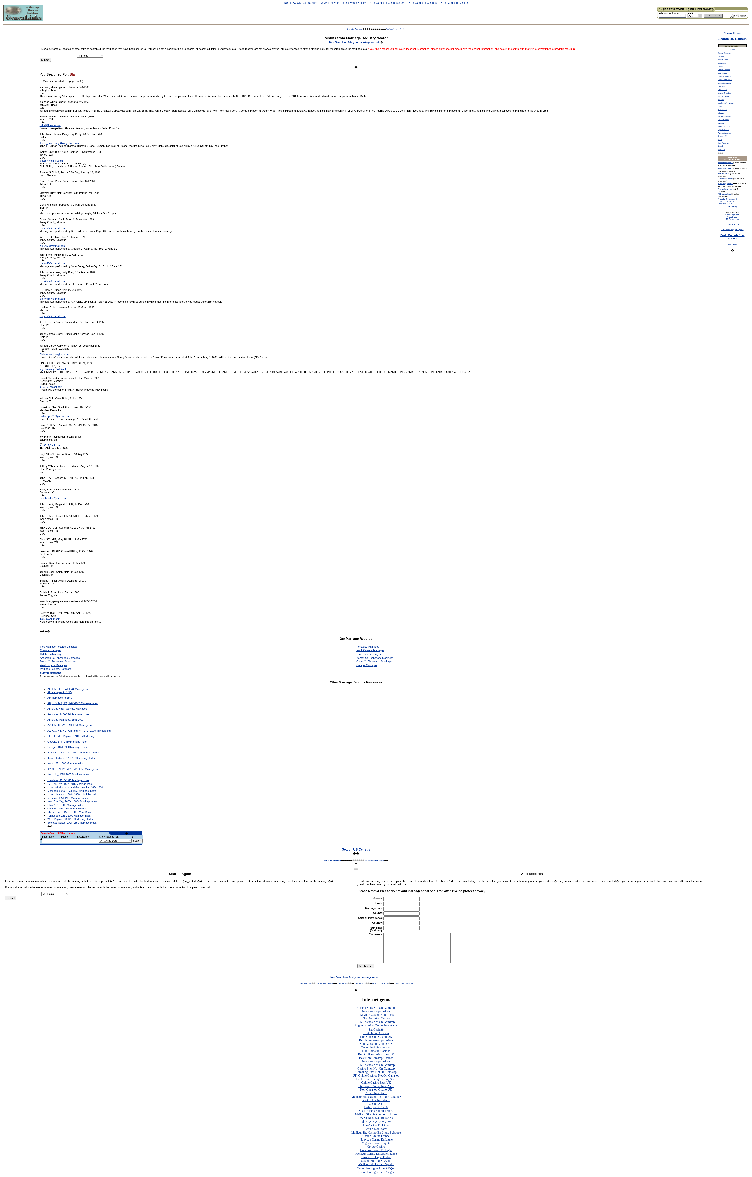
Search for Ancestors (354, 29)
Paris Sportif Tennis (376, 1107)
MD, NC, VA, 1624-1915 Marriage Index (70, 783)
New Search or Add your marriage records (355, 977)
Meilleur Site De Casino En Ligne (376, 1114)
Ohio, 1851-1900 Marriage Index (65, 805)
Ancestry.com (732, 217)
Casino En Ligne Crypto (376, 1160)
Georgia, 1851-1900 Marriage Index (67, 747)
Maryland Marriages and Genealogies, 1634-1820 (75, 787)
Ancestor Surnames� (727, 199)
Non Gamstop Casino (376, 1018)
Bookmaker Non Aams (376, 1100)
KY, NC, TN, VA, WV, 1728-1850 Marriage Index (74, 769)
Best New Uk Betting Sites (300, 2)
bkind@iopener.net (50, 125)
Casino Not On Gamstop (376, 1047)
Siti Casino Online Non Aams (376, 1086)
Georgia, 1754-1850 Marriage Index (67, 741)
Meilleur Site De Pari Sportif (376, 1164)
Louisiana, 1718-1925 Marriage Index (68, 780)
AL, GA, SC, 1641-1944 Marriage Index (69, 689)
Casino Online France (376, 1136)
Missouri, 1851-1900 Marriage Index (67, 798)
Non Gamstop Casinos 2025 (387, 2)
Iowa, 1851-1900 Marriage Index (65, 763)
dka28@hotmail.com (51, 160)
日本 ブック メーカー (376, 1121)
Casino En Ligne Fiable (376, 1157)
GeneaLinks (360, 983)
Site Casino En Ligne (376, 1125)
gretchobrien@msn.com (53, 498)
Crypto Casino (376, 1146)
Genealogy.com (732, 215)
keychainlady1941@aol (53, 369)
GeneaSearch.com (324, 983)
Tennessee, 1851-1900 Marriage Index (69, 815)
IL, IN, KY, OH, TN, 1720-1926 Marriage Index (73, 752)
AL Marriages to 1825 (59, 692)
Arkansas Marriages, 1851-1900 (65, 719)
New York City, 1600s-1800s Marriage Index (72, 801)
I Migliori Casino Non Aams (376, 1014)
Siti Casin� (376, 1029)
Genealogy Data (725, 203)
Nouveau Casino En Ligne (376, 1139)
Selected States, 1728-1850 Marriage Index (72, 822)
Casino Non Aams (376, 1093)
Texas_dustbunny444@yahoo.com (59, 143)
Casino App (376, 1103)
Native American (724, 126)
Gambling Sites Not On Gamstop (376, 1072)
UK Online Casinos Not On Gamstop (376, 1075)
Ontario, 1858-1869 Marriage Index (67, 808)
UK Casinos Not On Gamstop (376, 1021)
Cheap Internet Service (374, 860)
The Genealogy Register (732, 230)
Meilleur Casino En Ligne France (376, 1153)
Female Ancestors (726, 201)
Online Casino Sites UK (376, 1082)
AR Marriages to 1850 (59, 697)
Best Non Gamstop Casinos (376, 1040)
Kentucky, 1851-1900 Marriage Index (68, 774)
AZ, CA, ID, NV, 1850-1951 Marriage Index (71, 725)
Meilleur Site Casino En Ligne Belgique (376, 1096)
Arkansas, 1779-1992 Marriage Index (68, 714)
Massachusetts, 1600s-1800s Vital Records (72, 794)
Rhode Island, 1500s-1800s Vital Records (70, 812)
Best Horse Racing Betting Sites (376, 1079)
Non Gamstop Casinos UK (376, 1043)
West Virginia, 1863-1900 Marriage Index (70, 819)
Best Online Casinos (376, 1033)
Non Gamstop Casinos (423, 2)
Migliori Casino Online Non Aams (376, 1025)
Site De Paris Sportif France (376, 1110)
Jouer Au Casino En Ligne (376, 1150)
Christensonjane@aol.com (54, 354)
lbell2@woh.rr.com (50, 618)
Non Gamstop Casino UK (376, 1036)
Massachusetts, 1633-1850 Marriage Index (71, 790)
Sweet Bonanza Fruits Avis (376, 1117)
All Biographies (724, 194)
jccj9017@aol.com (50, 445)
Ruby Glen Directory (404, 983)
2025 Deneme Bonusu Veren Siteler (343, 2)
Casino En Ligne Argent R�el (376, 1168)
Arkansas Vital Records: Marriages (67, 708)
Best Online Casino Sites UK (376, 1054)
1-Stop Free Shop (380, 983)
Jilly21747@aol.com (51, 386)
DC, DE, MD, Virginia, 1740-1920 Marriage (71, 736)
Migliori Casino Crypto (376, 1143)
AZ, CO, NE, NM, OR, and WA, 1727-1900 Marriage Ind (79, 730)
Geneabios (343, 983)
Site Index (732, 244)
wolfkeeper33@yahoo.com (55, 416)
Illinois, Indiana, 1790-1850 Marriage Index (71, 758)
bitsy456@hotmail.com (53, 228)
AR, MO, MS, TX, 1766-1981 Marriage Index (72, 703)
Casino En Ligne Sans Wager (376, 1172)
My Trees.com (732, 219)
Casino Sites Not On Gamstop (376, 1007)
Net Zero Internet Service (396, 29)
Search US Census (356, 849)
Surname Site (305, 983)
